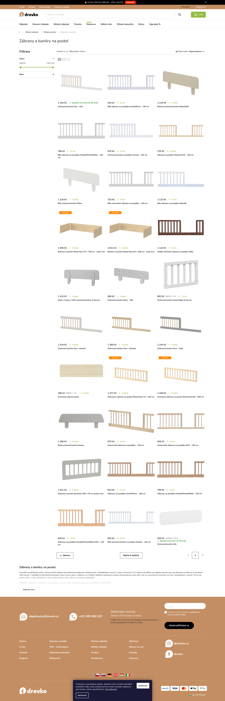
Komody (133, 652)
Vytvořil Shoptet (199, 695)
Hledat (180, 14)
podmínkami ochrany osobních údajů (184, 613)
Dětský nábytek (99, 646)
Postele (95, 652)
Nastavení (82, 695)
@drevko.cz (181, 643)
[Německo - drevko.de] (109, 675)
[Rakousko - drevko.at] (116, 675)
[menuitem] (23, 24)
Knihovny (133, 658)
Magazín (23, 658)
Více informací (111, 689)
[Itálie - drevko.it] (128, 675)
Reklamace (54, 658)
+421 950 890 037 (91, 616)
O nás (21, 7)
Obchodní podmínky (59, 652)
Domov (22, 641)
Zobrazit (130, 2)
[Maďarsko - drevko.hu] (122, 675)
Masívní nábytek (99, 641)
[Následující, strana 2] (195, 555)
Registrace (201, 7)
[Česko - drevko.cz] (97, 675)
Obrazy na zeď (136, 646)
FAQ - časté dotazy (58, 646)
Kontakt (31, 7)
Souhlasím (143, 685)
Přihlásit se (183, 625)
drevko (178, 654)
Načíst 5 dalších (131, 555)
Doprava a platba (61, 7)
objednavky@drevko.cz (44, 616)
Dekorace (134, 641)
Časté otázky (44, 7)
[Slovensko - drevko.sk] (103, 675)
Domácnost (97, 658)
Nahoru (66, 555)
